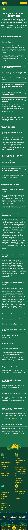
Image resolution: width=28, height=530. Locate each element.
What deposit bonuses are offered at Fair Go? (13, 255)
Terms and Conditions (20, 491)
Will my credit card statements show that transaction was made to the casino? (13, 86)
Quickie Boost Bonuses (20, 469)
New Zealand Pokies (20, 473)
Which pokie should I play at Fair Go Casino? (13, 283)
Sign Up (23, 2)
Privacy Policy (18, 496)
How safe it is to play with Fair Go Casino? (12, 133)
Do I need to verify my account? (11, 393)
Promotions (17, 458)
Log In (16, 2)
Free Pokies (18, 482)
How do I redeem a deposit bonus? (12, 324)
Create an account (5, 460)
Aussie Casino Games (20, 471)
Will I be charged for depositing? (12, 73)
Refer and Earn (4, 466)
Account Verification (6, 462)
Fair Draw (17, 462)
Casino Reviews (4, 468)
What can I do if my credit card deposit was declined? (11, 93)
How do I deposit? (7, 42)
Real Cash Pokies (19, 480)
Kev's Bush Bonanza (20, 460)
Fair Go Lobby (4, 457)
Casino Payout (18, 478)
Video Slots (17, 476)
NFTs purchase (4, 507)
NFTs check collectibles (6, 510)
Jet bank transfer (5, 501)
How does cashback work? (10, 314)
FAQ (16, 489)
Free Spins (17, 465)
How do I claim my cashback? (11, 319)
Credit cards (4, 496)
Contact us (17, 498)
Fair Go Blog (4, 471)
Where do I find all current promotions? (10, 336)
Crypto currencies (5, 492)
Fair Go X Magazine (5, 473)
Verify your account (5, 505)
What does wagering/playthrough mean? (12, 329)
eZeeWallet (3, 499)
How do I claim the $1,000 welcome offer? (13, 190)
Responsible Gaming (20, 493)
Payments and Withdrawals (4, 489)
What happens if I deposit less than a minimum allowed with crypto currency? (12, 119)
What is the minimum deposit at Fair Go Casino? (13, 100)
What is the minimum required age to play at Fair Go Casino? (12, 156)
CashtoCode (4, 503)
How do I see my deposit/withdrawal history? (13, 78)
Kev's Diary (3, 464)
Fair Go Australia (5, 475)
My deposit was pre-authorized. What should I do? (11, 67)
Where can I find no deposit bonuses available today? (13, 214)
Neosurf (3, 494)
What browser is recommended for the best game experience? (12, 169)
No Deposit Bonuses (20, 467)
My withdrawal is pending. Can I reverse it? (11, 381)
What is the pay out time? (10, 349)
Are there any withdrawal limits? (12, 424)
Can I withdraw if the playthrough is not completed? (13, 409)
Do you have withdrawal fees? (11, 367)
